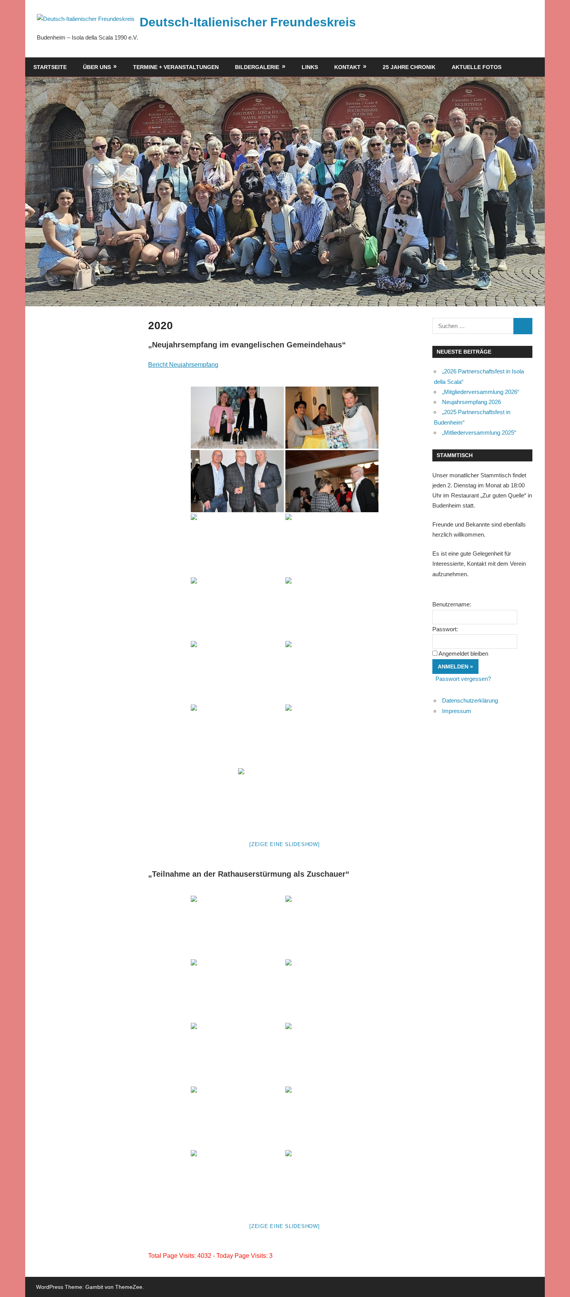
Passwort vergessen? (463, 678)
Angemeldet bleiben (463, 653)
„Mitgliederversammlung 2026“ (480, 392)
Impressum (456, 711)
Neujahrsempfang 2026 (471, 402)
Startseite (50, 67)
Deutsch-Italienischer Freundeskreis (248, 22)
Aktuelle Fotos (476, 67)
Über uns (97, 67)
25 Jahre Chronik (409, 67)
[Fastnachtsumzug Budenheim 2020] (237, 927)
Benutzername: (451, 604)
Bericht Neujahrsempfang (183, 364)
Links (310, 67)
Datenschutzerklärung (470, 700)
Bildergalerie (257, 67)
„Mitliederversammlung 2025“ (479, 432)
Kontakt (347, 67)
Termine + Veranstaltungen (176, 67)
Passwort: (445, 629)
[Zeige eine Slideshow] (284, 844)
